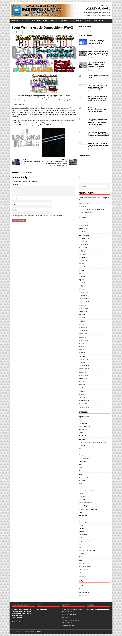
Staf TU (81, 563)
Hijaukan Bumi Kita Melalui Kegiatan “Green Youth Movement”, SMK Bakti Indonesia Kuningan (97, 65)
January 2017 (83, 362)
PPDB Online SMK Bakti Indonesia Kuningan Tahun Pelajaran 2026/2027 (97, 41)
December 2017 (84, 330)
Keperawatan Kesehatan (86, 490)
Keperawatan (83, 487)
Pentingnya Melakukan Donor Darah (98, 76)
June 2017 (82, 346)
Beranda (14, 20)
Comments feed (84, 592)
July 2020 (82, 270)
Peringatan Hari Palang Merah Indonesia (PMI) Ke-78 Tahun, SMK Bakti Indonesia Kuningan (98, 53)
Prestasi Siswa (83, 534)
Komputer (82, 493)
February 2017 (83, 359)
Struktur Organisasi (85, 566)
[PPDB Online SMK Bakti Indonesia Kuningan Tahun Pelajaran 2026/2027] (83, 44)
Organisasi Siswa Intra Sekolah (88, 509)
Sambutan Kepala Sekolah (87, 550)
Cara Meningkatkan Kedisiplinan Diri (96, 209)
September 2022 (84, 244)
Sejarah (81, 554)
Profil (24, 20)
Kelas (80, 484)
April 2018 (82, 321)
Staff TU (90, 212)
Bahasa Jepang (83, 429)
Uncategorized (83, 569)
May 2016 (82, 388)
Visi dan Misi (83, 576)
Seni (80, 557)
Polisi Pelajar (83, 522)
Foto (80, 464)
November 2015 (84, 400)
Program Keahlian (39, 20)
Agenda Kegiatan (84, 417)
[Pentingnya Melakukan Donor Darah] (83, 79)
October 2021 (83, 260)
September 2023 (84, 225)
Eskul (80, 448)
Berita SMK (27, 32)
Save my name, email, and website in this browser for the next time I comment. (38, 215)
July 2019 (82, 280)
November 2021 (84, 257)
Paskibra (81, 512)
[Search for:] (95, 186)
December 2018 (84, 299)
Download (75, 20)
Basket (81, 433)
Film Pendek (83, 461)
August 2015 (83, 404)
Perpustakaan (83, 515)
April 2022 (82, 251)
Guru (91, 203)
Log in (81, 586)
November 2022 (84, 238)
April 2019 (82, 286)
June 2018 (82, 315)
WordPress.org (83, 595)
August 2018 (83, 311)
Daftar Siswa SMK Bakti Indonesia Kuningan (92, 442)
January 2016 (83, 394)
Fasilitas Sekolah (84, 458)
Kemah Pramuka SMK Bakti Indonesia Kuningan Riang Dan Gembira (98, 145)
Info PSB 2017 (83, 477)
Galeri (63, 20)
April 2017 (82, 353)
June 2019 (82, 283)
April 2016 (82, 391)
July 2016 (82, 381)
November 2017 (84, 334)
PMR (80, 519)
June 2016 (82, 385)
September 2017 (84, 340)
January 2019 (83, 295)
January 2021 (83, 267)
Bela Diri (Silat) (83, 436)
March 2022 (82, 254)
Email (14, 204)
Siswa (53, 20)
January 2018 (83, 327)
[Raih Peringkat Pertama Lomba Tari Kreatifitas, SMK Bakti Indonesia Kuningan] (83, 112)
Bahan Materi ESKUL (85, 426)
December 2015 (84, 397)
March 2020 (82, 273)
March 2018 (82, 324)
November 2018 (84, 302)
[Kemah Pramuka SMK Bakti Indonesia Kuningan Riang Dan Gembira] (83, 147)
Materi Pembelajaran (85, 503)
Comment (15, 184)
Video (80, 573)
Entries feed (82, 589)
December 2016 (84, 365)
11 (93, 46)
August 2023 (83, 229)
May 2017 (82, 350)
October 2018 (83, 305)
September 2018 (84, 308)
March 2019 (82, 289)
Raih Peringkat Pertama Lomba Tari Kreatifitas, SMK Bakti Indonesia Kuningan (99, 109)
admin (19, 32)
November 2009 (84, 407)
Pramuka (82, 528)
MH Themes (38, 631)
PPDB (86, 20)
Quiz (80, 544)
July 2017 (82, 343)
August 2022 (83, 248)
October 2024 (83, 222)
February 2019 (83, 292)
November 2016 (84, 369)
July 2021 (82, 264)
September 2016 (84, 375)
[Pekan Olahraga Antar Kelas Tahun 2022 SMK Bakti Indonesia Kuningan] (83, 89)
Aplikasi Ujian (99, 20)
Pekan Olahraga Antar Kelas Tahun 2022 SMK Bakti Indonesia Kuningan (98, 87)
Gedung (81, 471)
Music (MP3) (83, 506)
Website (14, 210)
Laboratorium (83, 496)
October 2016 (83, 372)
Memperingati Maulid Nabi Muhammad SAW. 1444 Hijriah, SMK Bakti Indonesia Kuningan (98, 133)
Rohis (80, 547)
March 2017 (82, 356)
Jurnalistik (82, 480)
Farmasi (81, 452)
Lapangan (82, 499)
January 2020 (83, 276)
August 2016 (83, 378)
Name (14, 199)
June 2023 (82, 232)
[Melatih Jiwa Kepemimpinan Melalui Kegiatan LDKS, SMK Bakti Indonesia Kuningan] (83, 100)
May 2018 (82, 318)
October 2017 (83, 337)
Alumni (81, 420)
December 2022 (84, 235)
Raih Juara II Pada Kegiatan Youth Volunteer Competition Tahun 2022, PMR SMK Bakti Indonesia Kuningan (98, 121)
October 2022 (83, 241)
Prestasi (81, 531)
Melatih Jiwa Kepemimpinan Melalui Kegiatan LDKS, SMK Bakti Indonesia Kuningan (97, 98)
